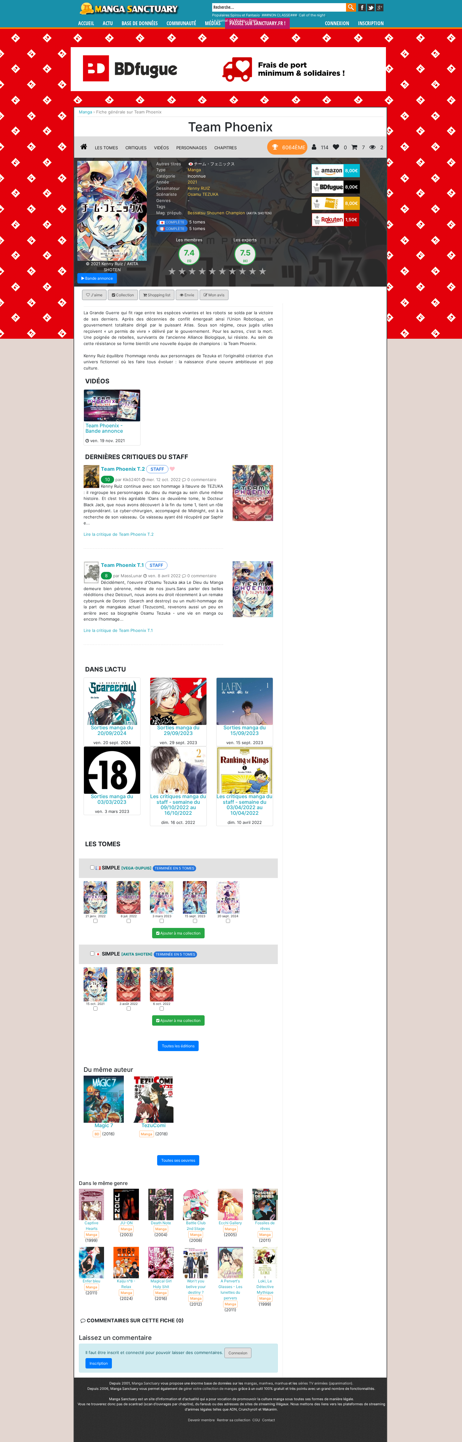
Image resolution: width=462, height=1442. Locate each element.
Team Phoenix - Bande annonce (104, 428)
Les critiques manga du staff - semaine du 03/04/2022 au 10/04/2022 (244, 804)
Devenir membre (201, 1420)
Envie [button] (189, 295)
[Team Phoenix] (112, 210)
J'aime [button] (96, 295)
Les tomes (106, 147)
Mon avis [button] (215, 295)
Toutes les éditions (178, 1046)
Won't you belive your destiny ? (196, 1287)
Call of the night (312, 15)
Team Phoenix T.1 (122, 565)
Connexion (337, 23)
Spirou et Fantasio (245, 15)
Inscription (371, 23)
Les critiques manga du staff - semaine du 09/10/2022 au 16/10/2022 (178, 804)
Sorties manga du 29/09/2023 (178, 730)
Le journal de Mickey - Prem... (236, 20)
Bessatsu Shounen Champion (216, 212)
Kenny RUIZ (199, 188)
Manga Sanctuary (146, 1383)
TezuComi (153, 1125)
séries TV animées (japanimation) (325, 1383)
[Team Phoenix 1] (95, 896)
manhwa (266, 1383)
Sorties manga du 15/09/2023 (244, 730)
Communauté (181, 23)
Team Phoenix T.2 (123, 469)
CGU (256, 1420)
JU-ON (126, 1222)
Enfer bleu (91, 1281)
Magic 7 (104, 1125)
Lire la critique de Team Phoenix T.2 (119, 534)
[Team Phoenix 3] (161, 896)
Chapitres (225, 147)
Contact (268, 1420)
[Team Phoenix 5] (228, 896)
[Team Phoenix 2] (128, 896)
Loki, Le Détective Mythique (265, 1287)
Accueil (86, 23)
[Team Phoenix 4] (194, 896)
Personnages (191, 147)
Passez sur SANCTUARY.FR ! (257, 23)
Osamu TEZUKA (203, 194)
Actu (108, 23)
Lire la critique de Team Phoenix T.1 (118, 630)
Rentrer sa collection (233, 1420)
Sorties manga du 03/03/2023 (112, 799)
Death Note (161, 1222)
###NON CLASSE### (279, 15)
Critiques (135, 147)
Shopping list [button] (158, 295)
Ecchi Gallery (230, 1222)
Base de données (140, 23)
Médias (213, 23)
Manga (129, 8)
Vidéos (161, 147)
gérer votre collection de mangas (210, 1388)
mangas (250, 1383)
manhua (281, 1383)
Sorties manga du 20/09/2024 (112, 730)
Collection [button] (124, 295)
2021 (192, 181)
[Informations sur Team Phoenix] (83, 147)
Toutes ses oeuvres (178, 1160)
